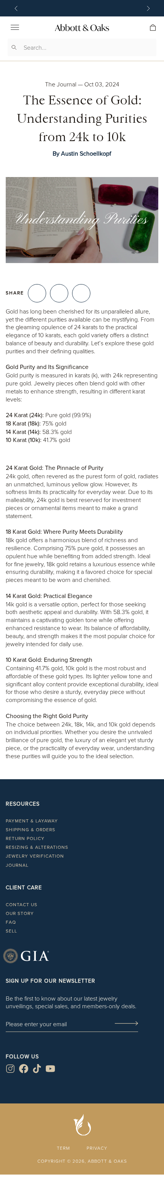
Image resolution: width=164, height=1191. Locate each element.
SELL (11, 931)
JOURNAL (17, 865)
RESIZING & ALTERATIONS (37, 847)
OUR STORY (20, 913)
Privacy (97, 1148)
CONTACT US (21, 904)
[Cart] (153, 27)
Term (63, 1148)
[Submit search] (14, 47)
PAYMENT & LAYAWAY (32, 820)
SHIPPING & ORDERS (30, 829)
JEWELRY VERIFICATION (35, 856)
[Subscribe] (126, 1024)
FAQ (11, 922)
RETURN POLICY (25, 838)
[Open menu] (15, 27)
